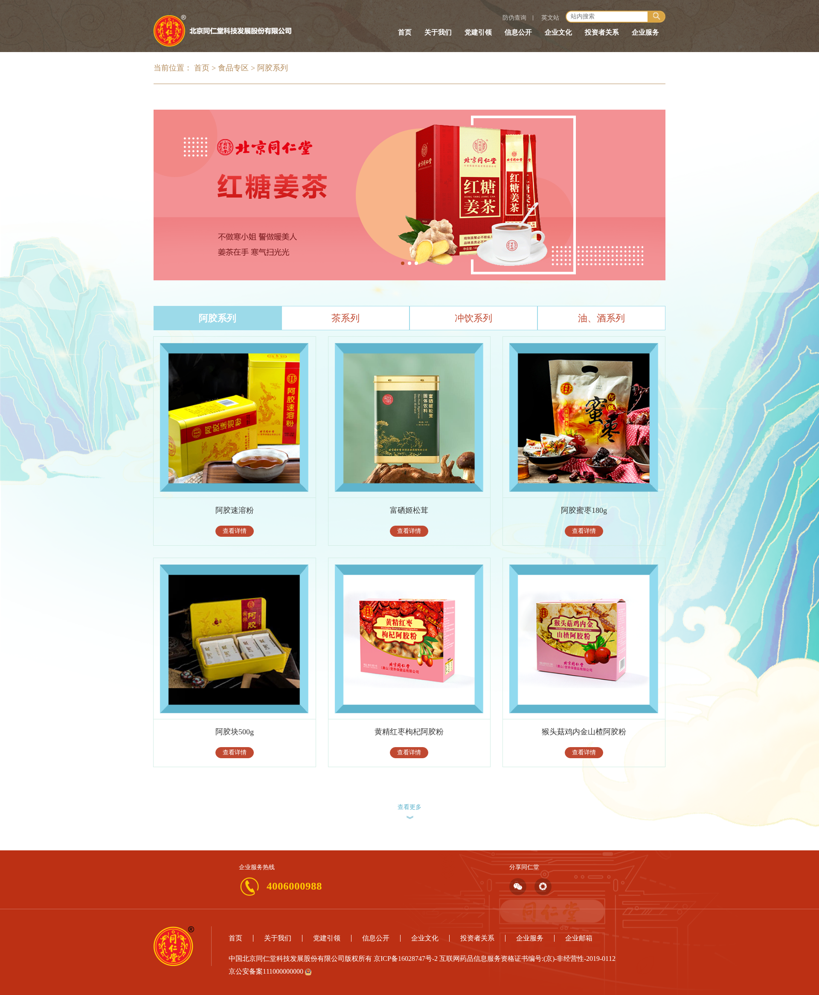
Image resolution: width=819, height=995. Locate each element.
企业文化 (558, 32)
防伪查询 (514, 18)
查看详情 (235, 531)
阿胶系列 (272, 68)
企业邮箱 (578, 938)
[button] (402, 263)
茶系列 (345, 318)
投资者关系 (602, 32)
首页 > (205, 68)
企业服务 (645, 32)
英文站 (550, 18)
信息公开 (518, 32)
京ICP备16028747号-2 (406, 958)
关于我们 (438, 32)
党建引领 (478, 32)
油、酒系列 (601, 318)
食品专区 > (236, 68)
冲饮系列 (473, 318)
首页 (405, 32)
